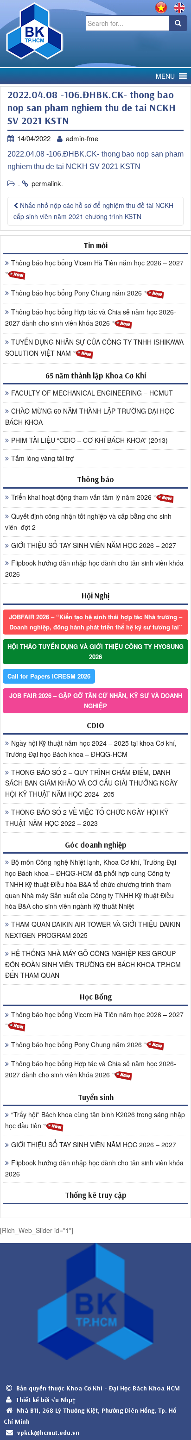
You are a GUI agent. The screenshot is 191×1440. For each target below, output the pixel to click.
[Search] (178, 23)
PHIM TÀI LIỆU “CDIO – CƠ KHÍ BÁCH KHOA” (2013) (89, 440)
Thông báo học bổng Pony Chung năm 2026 (77, 292)
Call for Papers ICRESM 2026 (48, 676)
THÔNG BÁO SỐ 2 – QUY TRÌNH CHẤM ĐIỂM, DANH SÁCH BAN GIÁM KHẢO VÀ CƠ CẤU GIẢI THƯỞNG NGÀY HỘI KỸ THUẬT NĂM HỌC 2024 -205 (91, 783)
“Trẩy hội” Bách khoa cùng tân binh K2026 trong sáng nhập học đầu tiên (95, 1120)
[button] (165, 76)
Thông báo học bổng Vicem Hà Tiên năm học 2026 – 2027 (97, 262)
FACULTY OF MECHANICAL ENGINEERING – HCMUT (92, 392)
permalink (46, 183)
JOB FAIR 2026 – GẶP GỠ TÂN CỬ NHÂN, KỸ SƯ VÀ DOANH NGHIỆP (95, 700)
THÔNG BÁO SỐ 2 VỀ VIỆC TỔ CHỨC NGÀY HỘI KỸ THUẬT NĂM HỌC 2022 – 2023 (86, 817)
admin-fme (82, 138)
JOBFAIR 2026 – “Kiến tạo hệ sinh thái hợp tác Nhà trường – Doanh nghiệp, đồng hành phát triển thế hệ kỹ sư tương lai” (95, 621)
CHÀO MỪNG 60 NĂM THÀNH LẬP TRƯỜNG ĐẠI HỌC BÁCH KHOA (89, 416)
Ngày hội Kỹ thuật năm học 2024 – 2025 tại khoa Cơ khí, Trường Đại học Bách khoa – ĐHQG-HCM (91, 748)
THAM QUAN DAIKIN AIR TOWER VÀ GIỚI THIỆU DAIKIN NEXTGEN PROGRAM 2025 (92, 929)
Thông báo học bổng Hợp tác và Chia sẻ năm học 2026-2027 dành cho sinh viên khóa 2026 (90, 317)
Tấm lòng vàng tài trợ (42, 458)
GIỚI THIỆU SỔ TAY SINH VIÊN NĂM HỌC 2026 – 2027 (93, 545)
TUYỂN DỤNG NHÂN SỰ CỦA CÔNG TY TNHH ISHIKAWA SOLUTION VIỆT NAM (94, 347)
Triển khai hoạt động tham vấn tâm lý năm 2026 (82, 497)
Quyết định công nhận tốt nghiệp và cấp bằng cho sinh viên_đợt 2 (88, 521)
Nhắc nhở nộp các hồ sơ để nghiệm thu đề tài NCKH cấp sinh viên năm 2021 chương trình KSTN (93, 211)
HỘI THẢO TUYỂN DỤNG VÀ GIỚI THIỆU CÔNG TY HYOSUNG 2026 (95, 651)
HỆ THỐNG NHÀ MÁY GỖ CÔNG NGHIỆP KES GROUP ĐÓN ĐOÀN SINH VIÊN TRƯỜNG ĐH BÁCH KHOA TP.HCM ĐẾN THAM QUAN (93, 964)
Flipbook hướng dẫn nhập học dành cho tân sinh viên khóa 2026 (94, 568)
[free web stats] (95, 1210)
